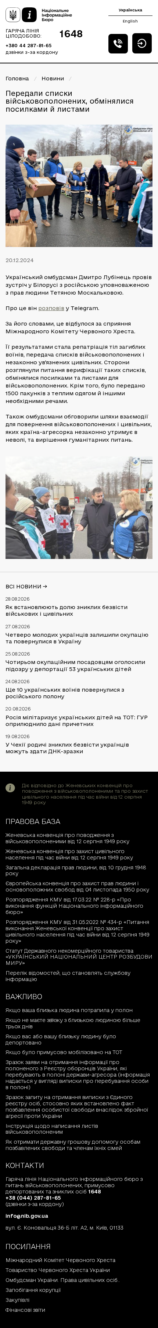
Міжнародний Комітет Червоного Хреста (60, 1260)
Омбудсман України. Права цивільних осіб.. (63, 1280)
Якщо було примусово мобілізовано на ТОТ (64, 1052)
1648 (71, 33)
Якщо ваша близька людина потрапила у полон (69, 1010)
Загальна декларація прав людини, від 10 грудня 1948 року (76, 871)
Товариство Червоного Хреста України (58, 1270)
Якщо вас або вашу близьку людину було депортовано (61, 1039)
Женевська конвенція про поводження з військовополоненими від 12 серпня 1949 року (67, 838)
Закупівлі (17, 1300)
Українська (130, 10)
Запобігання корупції (33, 1290)
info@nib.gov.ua (27, 1216)
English (130, 21)
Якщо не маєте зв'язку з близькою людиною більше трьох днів (73, 1023)
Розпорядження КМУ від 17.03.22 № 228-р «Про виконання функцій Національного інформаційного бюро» (74, 906)
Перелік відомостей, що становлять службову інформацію (68, 976)
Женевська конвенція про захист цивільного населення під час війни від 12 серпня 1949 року (69, 854)
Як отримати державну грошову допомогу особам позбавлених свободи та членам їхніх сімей (73, 1145)
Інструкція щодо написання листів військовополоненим (52, 1129)
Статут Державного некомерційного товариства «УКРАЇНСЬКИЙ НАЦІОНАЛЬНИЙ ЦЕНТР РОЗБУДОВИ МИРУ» (79, 957)
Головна (17, 78)
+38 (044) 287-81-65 (33, 1198)
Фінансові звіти (25, 1310)
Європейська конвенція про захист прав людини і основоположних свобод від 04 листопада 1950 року (77, 886)
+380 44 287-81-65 (28, 45)
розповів (51, 308)
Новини (53, 78)
